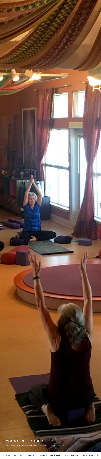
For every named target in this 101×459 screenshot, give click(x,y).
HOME (8, 455)
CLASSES (29, 455)
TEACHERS (41, 455)
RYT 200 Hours (88, 455)
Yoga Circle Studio (25, 441)
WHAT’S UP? (18, 455)
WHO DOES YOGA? (71, 455)
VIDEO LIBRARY (55, 455)
